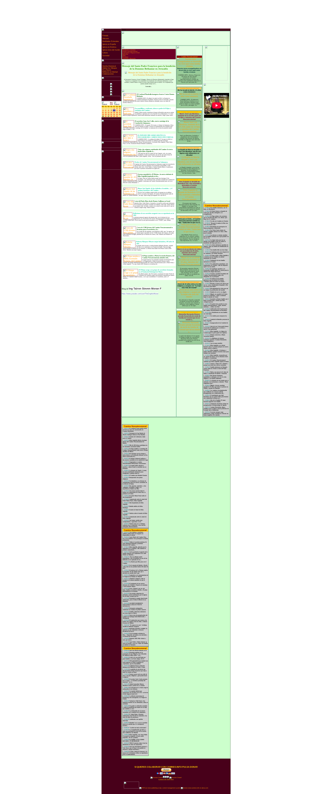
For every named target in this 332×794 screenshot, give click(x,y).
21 (111, 114)
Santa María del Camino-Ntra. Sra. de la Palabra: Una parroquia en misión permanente (135, 538)
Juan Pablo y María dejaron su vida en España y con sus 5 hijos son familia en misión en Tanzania (135, 643)
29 (114, 116)
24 (119, 114)
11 (103, 112)
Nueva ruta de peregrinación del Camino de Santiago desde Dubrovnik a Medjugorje (135, 617)
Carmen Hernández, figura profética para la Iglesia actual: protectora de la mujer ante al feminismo (216, 408)
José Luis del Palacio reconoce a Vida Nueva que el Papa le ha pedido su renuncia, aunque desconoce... (135, 748)
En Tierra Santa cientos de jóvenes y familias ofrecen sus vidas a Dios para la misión (215, 231)
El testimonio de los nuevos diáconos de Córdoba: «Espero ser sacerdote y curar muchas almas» (135, 585)
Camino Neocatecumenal (189, 57)
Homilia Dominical (109, 66)
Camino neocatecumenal (129, 51)
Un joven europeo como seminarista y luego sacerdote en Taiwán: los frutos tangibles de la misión (216, 413)
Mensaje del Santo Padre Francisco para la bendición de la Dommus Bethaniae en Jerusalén (148, 67)
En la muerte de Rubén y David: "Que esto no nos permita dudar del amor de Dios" (135, 567)
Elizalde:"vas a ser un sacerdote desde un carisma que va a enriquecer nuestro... (135, 724)
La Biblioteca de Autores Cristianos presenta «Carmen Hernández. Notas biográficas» (215, 340)
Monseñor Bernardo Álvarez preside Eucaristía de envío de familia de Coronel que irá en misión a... (189, 317)
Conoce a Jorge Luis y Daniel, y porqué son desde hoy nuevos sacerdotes (216, 364)
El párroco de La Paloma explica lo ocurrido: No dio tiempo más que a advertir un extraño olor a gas (135, 571)
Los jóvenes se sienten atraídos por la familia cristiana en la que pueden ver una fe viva (216, 236)
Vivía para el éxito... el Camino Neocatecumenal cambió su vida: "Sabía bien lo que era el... (189, 220)
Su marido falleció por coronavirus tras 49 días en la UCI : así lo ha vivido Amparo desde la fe (135, 692)
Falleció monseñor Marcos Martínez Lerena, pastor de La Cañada (134, 684)
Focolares (125, 57)
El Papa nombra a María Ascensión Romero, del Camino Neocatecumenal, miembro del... (158, 257)
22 (114, 114)
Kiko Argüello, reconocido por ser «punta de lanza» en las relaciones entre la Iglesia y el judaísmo (216, 356)
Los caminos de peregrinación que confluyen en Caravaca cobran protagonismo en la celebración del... (215, 392)
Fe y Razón (106, 70)
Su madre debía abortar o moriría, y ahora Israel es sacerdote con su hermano (134, 467)
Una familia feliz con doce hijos (219, 250)
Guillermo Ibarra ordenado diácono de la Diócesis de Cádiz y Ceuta (134, 666)
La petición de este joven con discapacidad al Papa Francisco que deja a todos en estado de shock (135, 671)
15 (114, 112)
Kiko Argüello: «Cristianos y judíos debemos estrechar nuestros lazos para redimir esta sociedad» (216, 352)
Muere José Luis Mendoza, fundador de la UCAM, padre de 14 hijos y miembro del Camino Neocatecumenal (189, 116)
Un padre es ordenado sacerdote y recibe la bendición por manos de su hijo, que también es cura (135, 707)
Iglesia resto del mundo (111, 50)
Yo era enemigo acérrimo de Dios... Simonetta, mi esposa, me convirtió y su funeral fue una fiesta (135, 635)
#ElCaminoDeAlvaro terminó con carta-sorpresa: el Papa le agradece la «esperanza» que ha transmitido (135, 662)
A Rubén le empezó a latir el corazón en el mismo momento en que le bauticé (134, 580)
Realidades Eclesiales (110, 41)
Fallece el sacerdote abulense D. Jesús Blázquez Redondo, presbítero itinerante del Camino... (135, 543)
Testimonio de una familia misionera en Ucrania (214, 261)
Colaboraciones (108, 74)
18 (103, 114)
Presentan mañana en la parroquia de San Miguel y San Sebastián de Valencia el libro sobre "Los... (134, 654)
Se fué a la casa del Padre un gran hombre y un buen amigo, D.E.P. (134, 658)
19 (105, 114)
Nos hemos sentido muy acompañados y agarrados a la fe (133, 521)
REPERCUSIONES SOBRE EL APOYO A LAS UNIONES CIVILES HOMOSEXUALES (135, 630)
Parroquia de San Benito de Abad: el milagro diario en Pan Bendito (134, 434)
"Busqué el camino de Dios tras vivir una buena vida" (216, 223)
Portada (105, 36)
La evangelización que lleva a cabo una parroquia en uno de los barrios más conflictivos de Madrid (134, 731)
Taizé (124, 55)
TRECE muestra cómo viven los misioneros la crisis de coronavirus (135, 743)
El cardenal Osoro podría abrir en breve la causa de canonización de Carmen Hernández (135, 430)
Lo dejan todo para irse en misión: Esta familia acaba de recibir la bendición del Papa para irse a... (215, 241)
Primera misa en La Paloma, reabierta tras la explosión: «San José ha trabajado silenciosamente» (134, 525)
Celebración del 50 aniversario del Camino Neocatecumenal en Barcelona (215, 309)
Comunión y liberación (129, 58)
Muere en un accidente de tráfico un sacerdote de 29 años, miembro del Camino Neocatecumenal (189, 252)
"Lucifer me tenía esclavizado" (138, 727)
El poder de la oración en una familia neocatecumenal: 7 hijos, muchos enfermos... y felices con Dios (215, 305)
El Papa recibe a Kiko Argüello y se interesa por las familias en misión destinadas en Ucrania (216, 257)
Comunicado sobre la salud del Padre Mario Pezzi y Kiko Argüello (135, 500)
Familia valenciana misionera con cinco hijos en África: (134, 612)
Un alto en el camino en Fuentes (219, 221)
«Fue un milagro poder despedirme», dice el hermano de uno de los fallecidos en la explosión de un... (135, 558)
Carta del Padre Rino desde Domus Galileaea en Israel (152, 201)
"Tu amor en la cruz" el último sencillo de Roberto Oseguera (135, 625)
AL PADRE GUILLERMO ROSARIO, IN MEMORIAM (133, 740)
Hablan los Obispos (109, 68)
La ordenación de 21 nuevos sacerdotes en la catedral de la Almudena (134, 711)
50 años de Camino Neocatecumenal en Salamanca (151, 162)
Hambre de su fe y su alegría (218, 292)
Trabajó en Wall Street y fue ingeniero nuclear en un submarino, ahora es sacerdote (135, 702)
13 (108, 112)
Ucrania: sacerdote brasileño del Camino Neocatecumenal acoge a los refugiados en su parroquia (216, 275)
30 (117, 116)
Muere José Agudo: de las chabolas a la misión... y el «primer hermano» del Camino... (155, 189)
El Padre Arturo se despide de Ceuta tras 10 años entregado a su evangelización (215, 212)
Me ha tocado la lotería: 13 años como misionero (189, 91)
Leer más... (149, 86)
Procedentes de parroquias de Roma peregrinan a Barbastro (215, 227)
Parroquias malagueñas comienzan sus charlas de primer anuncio (134, 608)
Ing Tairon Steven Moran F (145, 288)
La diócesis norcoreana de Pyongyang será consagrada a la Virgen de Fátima (135, 697)
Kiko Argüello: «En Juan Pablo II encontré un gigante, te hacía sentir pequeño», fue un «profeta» (135, 736)
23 (117, 114)
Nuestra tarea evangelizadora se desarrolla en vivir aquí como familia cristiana (189, 70)
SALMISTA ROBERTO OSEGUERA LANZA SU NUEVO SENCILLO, (133, 605)
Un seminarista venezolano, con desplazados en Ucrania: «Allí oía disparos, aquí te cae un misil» (216, 265)
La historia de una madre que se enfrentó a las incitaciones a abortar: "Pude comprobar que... (216, 382)
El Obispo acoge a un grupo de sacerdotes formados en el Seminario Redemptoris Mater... (156, 271)
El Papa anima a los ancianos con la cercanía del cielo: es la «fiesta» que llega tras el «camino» (215, 217)
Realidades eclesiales (128, 50)
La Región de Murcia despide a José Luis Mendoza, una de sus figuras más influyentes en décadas (189, 152)
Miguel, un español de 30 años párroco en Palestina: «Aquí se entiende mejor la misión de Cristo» (215, 295)
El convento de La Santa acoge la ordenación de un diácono (135, 688)
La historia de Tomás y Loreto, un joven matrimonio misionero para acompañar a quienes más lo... (135, 472)
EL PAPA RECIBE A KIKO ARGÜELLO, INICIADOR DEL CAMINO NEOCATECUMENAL (156, 136)
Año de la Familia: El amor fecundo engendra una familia (215, 400)
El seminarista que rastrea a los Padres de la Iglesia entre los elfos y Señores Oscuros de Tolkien (135, 621)
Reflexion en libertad (110, 72)
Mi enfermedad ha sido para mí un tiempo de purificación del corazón (216, 289)
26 (105, 116)
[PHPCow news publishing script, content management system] (160, 788)
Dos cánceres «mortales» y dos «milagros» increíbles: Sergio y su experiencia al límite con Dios (134, 487)
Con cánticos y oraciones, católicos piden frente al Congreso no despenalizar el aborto (133, 533)
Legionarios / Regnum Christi (131, 52)
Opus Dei (125, 54)
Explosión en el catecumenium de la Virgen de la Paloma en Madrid (135, 575)
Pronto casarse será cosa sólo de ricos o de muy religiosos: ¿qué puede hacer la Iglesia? (135, 676)
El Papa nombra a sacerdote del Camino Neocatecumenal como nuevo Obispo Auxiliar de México (135, 450)
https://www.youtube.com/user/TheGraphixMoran (140, 294)
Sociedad (105, 56)
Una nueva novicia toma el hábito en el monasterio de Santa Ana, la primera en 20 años (134, 492)
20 (108, 114)
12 (105, 112)
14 (111, 112)
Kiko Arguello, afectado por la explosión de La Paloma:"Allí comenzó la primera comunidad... (134, 548)
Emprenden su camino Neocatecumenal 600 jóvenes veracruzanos (134, 462)
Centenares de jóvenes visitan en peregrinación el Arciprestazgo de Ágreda (216, 404)
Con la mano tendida (216, 343)
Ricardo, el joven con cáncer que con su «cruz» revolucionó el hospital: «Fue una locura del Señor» (216, 285)
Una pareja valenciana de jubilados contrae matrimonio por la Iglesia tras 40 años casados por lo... (135, 595)
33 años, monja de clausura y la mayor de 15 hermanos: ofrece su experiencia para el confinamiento (135, 753)
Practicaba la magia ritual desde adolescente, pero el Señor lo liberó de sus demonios (135, 600)
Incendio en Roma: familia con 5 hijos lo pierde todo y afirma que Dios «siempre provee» (216, 300)
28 (111, 116)
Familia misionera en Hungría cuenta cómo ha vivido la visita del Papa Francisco (215, 368)
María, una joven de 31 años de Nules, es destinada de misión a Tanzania (216, 372)
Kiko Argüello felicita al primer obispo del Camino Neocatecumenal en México (135, 442)
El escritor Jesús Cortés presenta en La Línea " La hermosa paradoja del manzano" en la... (135, 680)
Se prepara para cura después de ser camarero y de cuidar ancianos (216, 252)
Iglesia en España (109, 44)
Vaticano (105, 38)
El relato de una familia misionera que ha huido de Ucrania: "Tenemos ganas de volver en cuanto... (214, 280)
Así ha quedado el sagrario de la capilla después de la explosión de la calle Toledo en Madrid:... (135, 553)
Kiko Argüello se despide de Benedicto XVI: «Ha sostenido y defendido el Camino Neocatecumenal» (189, 184)
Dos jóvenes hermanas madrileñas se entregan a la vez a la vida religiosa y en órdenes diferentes (215, 377)
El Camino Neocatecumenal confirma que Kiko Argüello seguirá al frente (216, 360)
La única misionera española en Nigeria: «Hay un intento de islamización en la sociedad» (216, 246)
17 (119, 112)
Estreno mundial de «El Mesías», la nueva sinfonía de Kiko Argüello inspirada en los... (155, 175)
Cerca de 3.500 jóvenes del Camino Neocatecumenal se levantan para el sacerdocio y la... (155, 228)
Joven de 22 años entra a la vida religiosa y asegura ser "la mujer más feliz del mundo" (189, 286)
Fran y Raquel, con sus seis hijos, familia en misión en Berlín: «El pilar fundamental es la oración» (135, 590)
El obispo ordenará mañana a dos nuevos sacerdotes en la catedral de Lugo (135, 459)
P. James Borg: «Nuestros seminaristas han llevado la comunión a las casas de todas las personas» (135, 716)
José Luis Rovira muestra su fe (138, 650)
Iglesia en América (109, 47)
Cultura (105, 53)
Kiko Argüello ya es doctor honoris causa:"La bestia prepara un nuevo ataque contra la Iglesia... (216, 347)
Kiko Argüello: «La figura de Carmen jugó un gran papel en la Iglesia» (215, 332)
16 (117, 112)
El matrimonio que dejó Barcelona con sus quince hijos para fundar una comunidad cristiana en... (216, 397)
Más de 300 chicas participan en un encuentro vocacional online (135, 445)
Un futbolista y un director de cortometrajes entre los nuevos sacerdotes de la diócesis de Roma (135, 482)
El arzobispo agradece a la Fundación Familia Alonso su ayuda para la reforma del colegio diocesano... (216, 270)
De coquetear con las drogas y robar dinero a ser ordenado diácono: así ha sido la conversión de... (135, 455)
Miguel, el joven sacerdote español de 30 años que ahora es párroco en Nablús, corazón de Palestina (216, 387)
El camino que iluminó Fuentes (138, 475)
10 (119, 110)
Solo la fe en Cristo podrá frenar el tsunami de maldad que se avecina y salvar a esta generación (216, 328)
